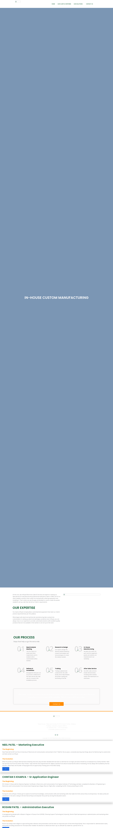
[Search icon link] (97, 4)
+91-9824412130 (51, 728)
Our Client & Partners (64, 4)
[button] (78, 4)
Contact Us (89, 4)
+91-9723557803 (62, 728)
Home (53, 4)
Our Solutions (78, 4)
